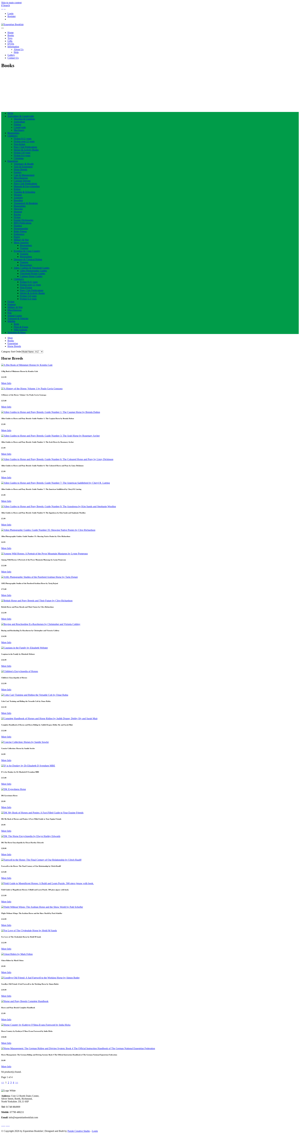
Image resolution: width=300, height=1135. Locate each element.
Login (10, 13)
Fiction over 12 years (24, 141)
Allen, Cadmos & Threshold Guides (31, 268)
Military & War (21, 239)
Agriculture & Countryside (21, 116)
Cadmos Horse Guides (31, 276)
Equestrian (13, 161)
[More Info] (26, 365)
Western (18, 194)
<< (2, 1082)
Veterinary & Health (24, 164)
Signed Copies (15, 315)
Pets (10, 313)
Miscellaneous (21, 178)
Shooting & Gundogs (24, 119)
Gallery (11, 55)
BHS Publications (22, 223)
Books (11, 35)
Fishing (17, 124)
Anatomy (18, 197)
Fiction (17, 217)
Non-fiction (19, 144)
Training (24, 248)
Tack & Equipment (23, 166)
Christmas (19, 158)
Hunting (18, 225)
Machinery (19, 130)
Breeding (18, 200)
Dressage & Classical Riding (28, 259)
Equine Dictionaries (23, 220)
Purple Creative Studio (79, 1131)
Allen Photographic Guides (33, 270)
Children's (13, 135)
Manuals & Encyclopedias (27, 186)
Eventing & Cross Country (27, 251)
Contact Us (13, 58)
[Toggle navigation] (2, 28)
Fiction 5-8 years (22, 152)
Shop (10, 337)
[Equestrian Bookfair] (12, 24)
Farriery (18, 172)
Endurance (19, 234)
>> (16, 1082)
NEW (10, 113)
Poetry (17, 237)
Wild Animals (20, 329)
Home (11, 32)
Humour (18, 211)
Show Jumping (21, 242)
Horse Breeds (20, 169)
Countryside (20, 127)
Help (16, 52)
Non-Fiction (26, 287)
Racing (17, 214)
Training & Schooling (24, 192)
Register (12, 16)
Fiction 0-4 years (22, 155)
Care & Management (24, 175)
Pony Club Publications (25, 147)
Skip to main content (11, 2)
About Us (18, 49)
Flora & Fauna (21, 327)
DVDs (11, 43)
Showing (18, 209)
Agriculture (19, 121)
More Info (6, 383)
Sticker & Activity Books (26, 149)
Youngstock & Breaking (26, 203)
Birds (16, 324)
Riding (17, 189)
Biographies (13, 133)
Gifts (10, 41)
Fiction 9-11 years (22, 138)
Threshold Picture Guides (32, 273)
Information (13, 46)
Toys (10, 38)
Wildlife (11, 321)
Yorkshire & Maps (17, 332)
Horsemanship (21, 228)
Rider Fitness (20, 231)
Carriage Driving (22, 180)
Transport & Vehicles (18, 318)
